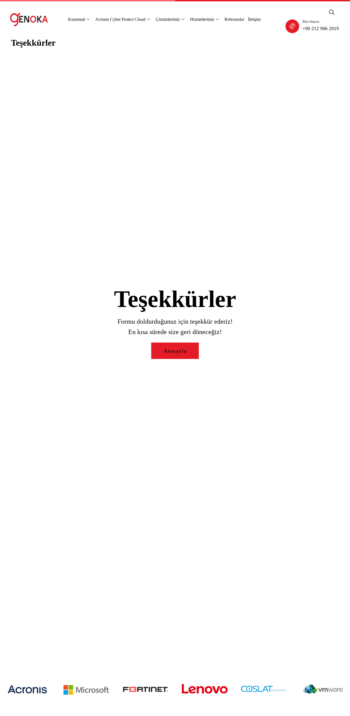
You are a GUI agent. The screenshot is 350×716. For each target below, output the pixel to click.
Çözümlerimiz (168, 19)
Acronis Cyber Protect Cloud (120, 19)
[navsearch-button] (331, 12)
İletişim (254, 19)
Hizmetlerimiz (202, 19)
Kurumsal (76, 19)
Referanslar (234, 19)
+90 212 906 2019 (320, 28)
